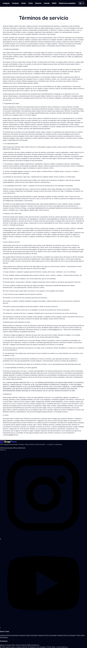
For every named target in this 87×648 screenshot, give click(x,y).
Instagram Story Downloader (66, 635)
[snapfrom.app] (8, 441)
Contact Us (35, 645)
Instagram (6, 3)
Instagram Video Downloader (28, 635)
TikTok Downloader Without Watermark (12, 448)
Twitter (23, 3)
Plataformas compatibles (67, 3)
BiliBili (54, 3)
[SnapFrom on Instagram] (43, 494)
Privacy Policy (11, 645)
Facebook (15, 3)
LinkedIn (47, 3)
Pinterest (38, 3)
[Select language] (81, 3)
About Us (3, 645)
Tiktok (30, 3)
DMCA (29, 645)
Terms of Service (21, 645)
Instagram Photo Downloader (47, 635)
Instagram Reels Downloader (9, 635)
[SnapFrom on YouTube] (43, 583)
